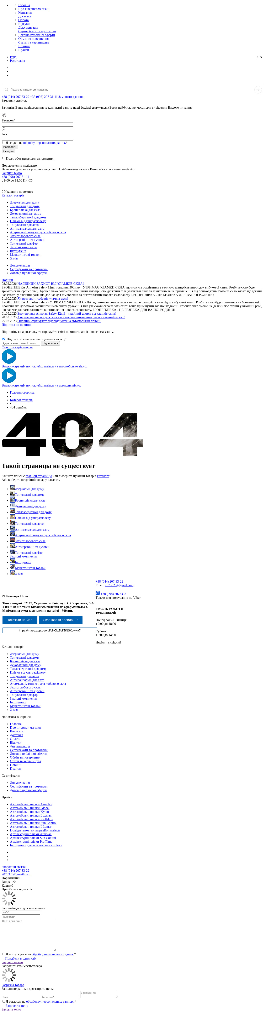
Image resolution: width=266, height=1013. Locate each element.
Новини (24, 46)
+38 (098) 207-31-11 (44, 96)
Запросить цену (16, 1005)
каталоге (103, 476)
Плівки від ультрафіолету (33, 518)
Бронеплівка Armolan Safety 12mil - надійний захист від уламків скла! (66, 313)
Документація (28, 27)
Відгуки (24, 23)
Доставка (24, 16)
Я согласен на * (41, 1001)
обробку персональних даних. (44, 142)
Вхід (13, 57)
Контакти (25, 12)
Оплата (23, 20)
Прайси (23, 50)
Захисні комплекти (23, 556)
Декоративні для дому (30, 506)
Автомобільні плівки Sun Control (33, 823)
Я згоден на (37, 142)
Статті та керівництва (33, 42)
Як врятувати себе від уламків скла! (42, 298)
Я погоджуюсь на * (41, 954)
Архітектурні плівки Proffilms (31, 841)
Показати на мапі (20, 620)
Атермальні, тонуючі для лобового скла (43, 535)
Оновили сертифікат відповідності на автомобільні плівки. (59, 321)
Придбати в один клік (20, 958)
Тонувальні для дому (29, 494)
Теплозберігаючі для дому (33, 512)
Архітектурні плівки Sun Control (33, 838)
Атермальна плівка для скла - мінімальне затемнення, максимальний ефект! (71, 317)
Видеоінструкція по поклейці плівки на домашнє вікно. (41, 385)
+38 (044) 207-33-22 (15, 96)
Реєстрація (17, 60)
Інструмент (23, 562)
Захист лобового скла (30, 541)
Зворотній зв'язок (14, 867)
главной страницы (39, 476)
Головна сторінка (22, 392)
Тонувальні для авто (29, 523)
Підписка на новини (16, 324)
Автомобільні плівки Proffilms (31, 819)
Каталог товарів (13, 195)
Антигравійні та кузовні (32, 547)
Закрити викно (12, 962)
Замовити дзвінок (71, 96)
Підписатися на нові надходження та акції (36, 339)
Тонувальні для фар (29, 552)
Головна (24, 5)
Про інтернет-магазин (33, 9)
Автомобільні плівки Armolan (31, 804)
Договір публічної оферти (36, 35)
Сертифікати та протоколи (37, 31)
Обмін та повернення (33, 38)
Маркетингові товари (30, 568)
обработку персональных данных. (50, 1001)
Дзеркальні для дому (29, 489)
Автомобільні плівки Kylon (29, 811)
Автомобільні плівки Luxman (31, 815)
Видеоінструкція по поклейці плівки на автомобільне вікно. (44, 366)
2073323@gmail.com (119, 585)
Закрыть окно (11, 1009)
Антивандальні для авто (32, 529)
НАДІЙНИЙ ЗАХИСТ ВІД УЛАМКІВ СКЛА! (50, 283)
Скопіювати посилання (60, 620)
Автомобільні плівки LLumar (30, 826)
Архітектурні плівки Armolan (31, 834)
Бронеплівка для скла (30, 500)
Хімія (19, 574)
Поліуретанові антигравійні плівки (35, 830)
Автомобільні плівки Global (29, 808)
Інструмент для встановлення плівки (36, 845)
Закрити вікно (12, 173)
